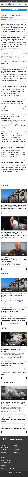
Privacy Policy (17, 472)
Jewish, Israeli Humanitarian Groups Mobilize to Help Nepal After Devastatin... (12, 311)
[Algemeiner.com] (14, 4)
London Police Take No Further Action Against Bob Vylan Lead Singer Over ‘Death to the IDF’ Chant (13, 234)
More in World (14, 323)
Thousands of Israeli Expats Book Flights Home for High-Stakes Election (12, 349)
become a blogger (6, 460)
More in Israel (14, 377)
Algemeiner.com (13, 475)
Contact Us (17, 452)
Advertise (9, 472)
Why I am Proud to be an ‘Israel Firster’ (11, 133)
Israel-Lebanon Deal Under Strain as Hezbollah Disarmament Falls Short (13, 403)
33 (26, 67)
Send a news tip (5, 462)
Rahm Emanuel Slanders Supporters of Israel (12, 56)
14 (26, 22)
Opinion (16, 447)
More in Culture (14, 269)
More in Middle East (14, 432)
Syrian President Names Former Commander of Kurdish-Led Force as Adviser (13, 419)
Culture (3, 450)
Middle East (4, 447)
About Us (3, 452)
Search (26, 4)
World (3, 445)
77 (26, 53)
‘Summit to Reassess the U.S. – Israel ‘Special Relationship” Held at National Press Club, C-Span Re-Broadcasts (13, 71)
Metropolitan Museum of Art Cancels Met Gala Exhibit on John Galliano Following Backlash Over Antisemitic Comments (13, 207)
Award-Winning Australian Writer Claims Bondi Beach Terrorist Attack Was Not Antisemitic (13, 259)
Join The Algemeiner (16, 439)
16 (26, 35)
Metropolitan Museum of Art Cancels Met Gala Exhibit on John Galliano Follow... (13, 295)
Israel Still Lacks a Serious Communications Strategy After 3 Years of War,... (13, 372)
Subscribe (14, 10)
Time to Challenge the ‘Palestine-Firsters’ (12, 101)
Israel (15, 445)
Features (16, 450)
